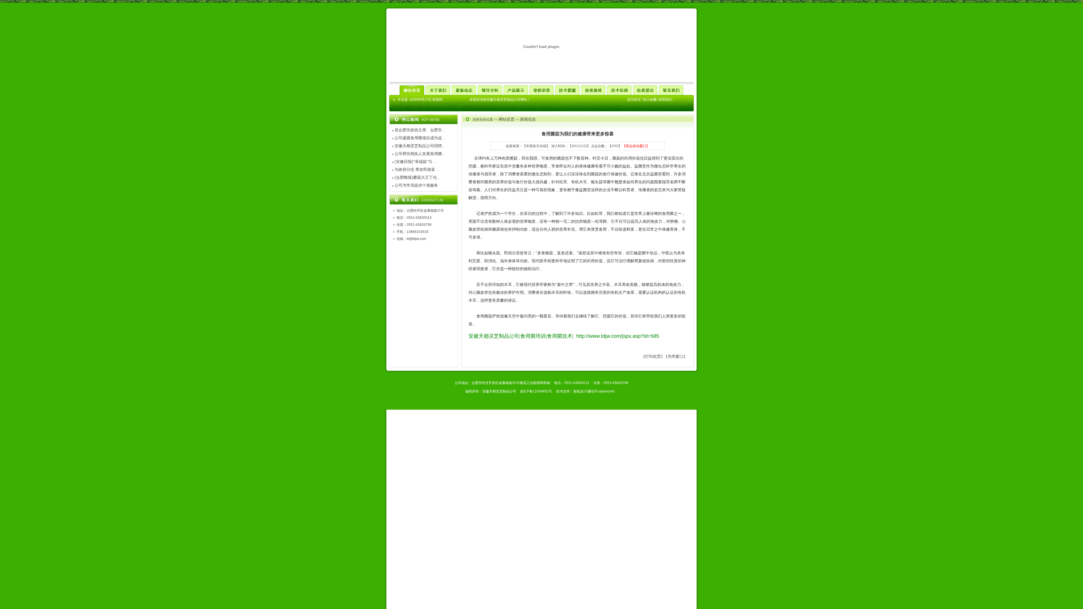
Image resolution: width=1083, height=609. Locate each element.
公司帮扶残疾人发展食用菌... (420, 154)
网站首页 (506, 119)
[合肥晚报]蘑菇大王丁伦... (417, 177)
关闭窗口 (675, 356)
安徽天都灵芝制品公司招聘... (420, 146)
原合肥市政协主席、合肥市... (420, 130)
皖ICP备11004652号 (536, 391)
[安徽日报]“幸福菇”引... (415, 162)
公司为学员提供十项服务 (416, 185)
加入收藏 (650, 100)
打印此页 (653, 356)
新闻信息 (528, 119)
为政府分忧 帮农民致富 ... (417, 169)
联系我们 (665, 100)
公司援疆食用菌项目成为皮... (420, 138)
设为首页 (634, 100)
